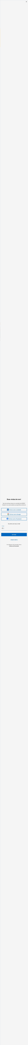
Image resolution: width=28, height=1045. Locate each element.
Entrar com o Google (15, 514)
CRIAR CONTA (14, 539)
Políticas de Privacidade (14, 545)
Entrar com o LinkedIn (15, 509)
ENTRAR (14, 534)
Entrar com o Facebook (15, 518)
